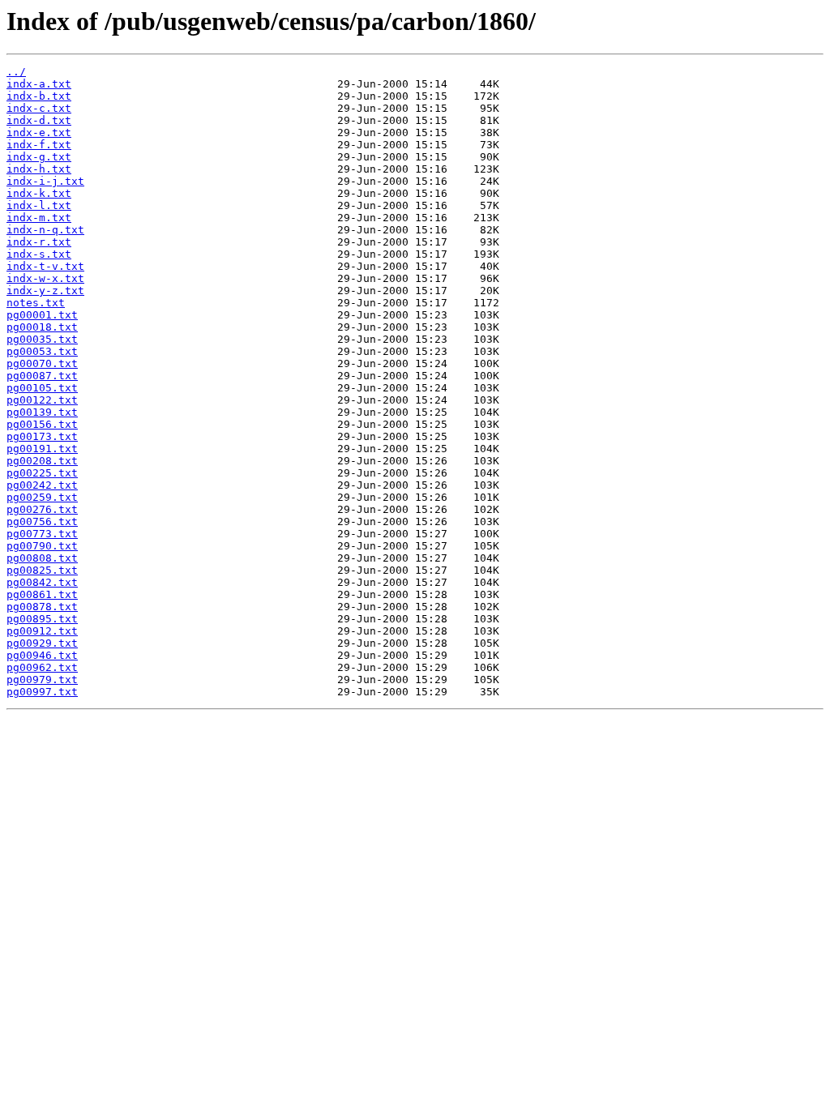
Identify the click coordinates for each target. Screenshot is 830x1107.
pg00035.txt (42, 339)
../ (16, 72)
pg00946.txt (42, 655)
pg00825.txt (42, 570)
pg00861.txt (42, 594)
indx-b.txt (38, 96)
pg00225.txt (42, 473)
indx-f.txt (38, 145)
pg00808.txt (42, 558)
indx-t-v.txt (45, 266)
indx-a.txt (38, 84)
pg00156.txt (42, 424)
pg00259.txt (42, 497)
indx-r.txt (38, 242)
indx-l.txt (38, 205)
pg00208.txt (42, 461)
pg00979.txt (42, 679)
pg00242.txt (42, 485)
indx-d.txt (38, 120)
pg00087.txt (42, 376)
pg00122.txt (42, 400)
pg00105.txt (42, 388)
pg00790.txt (42, 546)
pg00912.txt (42, 631)
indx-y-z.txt (45, 290)
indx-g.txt (38, 157)
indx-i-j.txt (45, 181)
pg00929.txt (42, 643)
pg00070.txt (42, 363)
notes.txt (35, 303)
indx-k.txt (38, 193)
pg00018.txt (42, 327)
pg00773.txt (42, 534)
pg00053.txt (42, 351)
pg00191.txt (42, 448)
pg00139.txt (42, 412)
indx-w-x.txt (45, 278)
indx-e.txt (38, 132)
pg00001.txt (42, 315)
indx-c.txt (38, 108)
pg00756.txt (42, 521)
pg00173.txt (42, 436)
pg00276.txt (42, 509)
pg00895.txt (42, 619)
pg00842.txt (42, 582)
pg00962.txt (42, 667)
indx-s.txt (38, 254)
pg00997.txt (42, 692)
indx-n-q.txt (45, 230)
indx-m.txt (38, 218)
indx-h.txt (38, 169)
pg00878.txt (42, 607)
